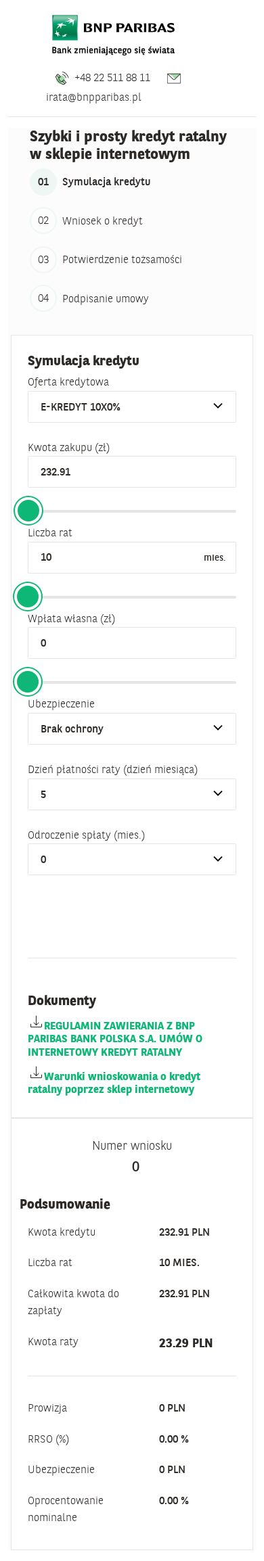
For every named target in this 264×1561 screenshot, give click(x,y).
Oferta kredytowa (68, 381)
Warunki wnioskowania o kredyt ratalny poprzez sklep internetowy (114, 1082)
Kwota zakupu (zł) (69, 447)
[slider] (28, 510)
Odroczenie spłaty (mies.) (86, 834)
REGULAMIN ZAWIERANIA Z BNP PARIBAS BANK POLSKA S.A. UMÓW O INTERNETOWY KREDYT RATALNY (115, 1038)
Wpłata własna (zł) (71, 618)
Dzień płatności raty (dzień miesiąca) (113, 769)
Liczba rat (50, 532)
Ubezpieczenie (61, 703)
